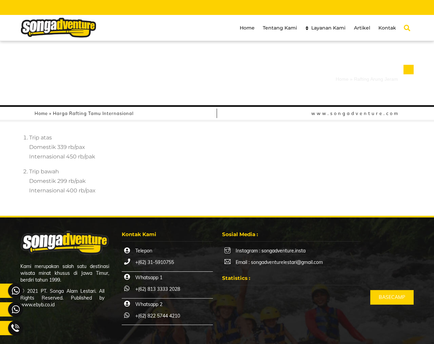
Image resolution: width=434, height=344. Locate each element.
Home (247, 28)
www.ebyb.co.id (37, 305)
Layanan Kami (328, 28)
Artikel (362, 28)
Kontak (387, 28)
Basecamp (392, 297)
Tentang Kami (280, 28)
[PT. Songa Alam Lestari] (58, 34)
